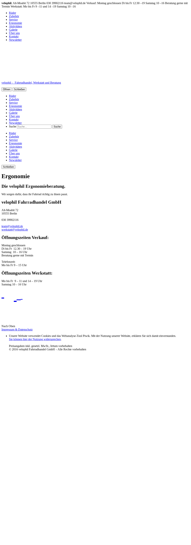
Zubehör (14, 16)
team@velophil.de (12, 226)
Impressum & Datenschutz (17, 329)
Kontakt (13, 36)
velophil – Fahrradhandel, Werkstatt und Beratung (31, 82)
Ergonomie (15, 23)
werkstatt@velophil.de (14, 229)
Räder (12, 12)
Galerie (13, 29)
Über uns (14, 33)
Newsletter (15, 39)
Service (13, 19)
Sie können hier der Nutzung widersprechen (35, 339)
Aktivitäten (15, 26)
